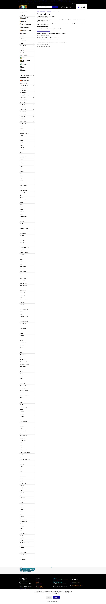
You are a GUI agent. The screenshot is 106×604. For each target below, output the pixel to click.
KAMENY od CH (23, 111)
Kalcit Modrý (22, 302)
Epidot (21, 195)
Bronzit (21, 166)
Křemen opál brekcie (24, 321)
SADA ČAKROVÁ (23, 83)
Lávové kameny (23, 342)
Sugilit (21, 502)
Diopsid (21, 188)
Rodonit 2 (22, 445)
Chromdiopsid (23, 245)
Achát (21, 126)
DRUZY (23, 67)
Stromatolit (22, 497)
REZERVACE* (22, 15)
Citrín (21, 176)
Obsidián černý (23, 383)
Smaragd (22, 485)
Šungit (21, 504)
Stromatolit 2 (23, 499)
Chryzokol (22, 249)
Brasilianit (22, 164)
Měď (21, 357)
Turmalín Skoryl (23, 519)
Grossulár (22, 219)
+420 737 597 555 (67, 7)
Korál (21, 314)
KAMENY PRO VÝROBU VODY (26, 75)
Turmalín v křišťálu (23, 521)
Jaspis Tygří (22, 292)
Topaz (21, 514)
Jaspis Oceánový (23, 285)
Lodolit (21, 347)
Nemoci (53, 3)
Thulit (21, 511)
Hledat (55, 6)
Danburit (22, 180)
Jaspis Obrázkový (23, 283)
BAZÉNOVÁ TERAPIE (24, 55)
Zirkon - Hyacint (23, 552)
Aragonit (22, 145)
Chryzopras (22, 254)
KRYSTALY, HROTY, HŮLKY (26, 61)
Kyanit (21, 333)
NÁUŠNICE (22, 52)
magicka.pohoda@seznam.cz (77, 585)
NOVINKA (22, 36)
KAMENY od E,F (23, 104)
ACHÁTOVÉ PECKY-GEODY (25, 95)
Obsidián (22, 380)
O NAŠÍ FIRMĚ (33, 3)
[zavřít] (105, 1)
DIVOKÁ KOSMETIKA (26, 24)
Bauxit (21, 159)
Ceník (45, 3)
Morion (21, 371)
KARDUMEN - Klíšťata (26, 30)
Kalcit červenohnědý (24, 299)
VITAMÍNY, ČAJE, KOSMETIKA (25, 18)
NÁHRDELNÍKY (23, 45)
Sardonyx (22, 461)
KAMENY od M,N (23, 121)
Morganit (22, 369)
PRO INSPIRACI (23, 559)
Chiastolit (22, 242)
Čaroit (21, 178)
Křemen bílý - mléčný (24, 316)
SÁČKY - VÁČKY (23, 90)
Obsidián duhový (23, 385)
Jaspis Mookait (23, 280)
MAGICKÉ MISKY (25, 27)
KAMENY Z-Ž (49, 11)
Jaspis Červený (23, 271)
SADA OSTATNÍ (23, 88)
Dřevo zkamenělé (23, 190)
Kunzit (21, 330)
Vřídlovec (22, 547)
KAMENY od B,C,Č (23, 99)
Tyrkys (21, 528)
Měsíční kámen (23, 359)
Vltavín (21, 545)
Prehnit (21, 428)
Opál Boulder (22, 404)
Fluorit (21, 202)
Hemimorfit (22, 226)
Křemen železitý (23, 323)
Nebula (21, 376)
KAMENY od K (23, 116)
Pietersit (22, 423)
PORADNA (22, 38)
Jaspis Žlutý (22, 295)
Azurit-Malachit (23, 157)
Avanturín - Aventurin (24, 149)
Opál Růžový (22, 409)
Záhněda (21, 550)
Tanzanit (22, 507)
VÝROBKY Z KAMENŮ (24, 77)
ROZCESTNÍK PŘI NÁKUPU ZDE (43, 31)
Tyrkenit (21, 530)
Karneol (21, 311)
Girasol (21, 209)
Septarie (21, 469)
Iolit (21, 257)
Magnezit (22, 349)
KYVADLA (24, 70)
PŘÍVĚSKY (22, 43)
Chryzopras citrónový (24, 252)
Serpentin (22, 473)
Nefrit (21, 378)
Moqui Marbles (23, 366)
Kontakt (37, 581)
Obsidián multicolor (24, 390)
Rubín (21, 447)
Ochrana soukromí (39, 587)
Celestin (21, 173)
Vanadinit (22, 538)
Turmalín (22, 516)
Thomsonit (22, 509)
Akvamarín (22, 128)
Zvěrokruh (49, 3)
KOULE (23, 57)
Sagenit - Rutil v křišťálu (25, 459)
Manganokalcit (23, 354)
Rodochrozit (22, 438)
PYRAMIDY (24, 64)
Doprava (37, 582)
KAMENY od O (23, 123)
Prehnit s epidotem (24, 430)
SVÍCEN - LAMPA (25, 80)
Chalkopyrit (22, 240)
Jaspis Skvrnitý (23, 290)
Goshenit (22, 211)
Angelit (21, 140)
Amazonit (22, 130)
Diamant (21, 183)
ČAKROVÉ (24, 33)
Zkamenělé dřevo (23, 554)
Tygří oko (22, 526)
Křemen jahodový (23, 319)
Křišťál (21, 326)
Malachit (21, 352)
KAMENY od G (23, 107)
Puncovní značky (39, 589)
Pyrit (21, 433)
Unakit (21, 535)
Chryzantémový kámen (24, 247)
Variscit (21, 540)
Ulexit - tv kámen (23, 533)
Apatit (21, 142)
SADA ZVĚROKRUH (24, 85)
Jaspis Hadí (22, 276)
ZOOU (43, 3)
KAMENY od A (23, 97)
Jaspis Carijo (22, 269)
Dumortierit (22, 192)
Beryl (21, 161)
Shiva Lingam (22, 476)
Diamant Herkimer (23, 185)
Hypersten (22, 235)
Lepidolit (22, 345)
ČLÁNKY (20, 3)
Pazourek (22, 416)
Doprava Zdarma (39, 583)
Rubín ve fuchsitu (23, 449)
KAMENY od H (23, 109)
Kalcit (21, 297)
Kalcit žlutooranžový (24, 309)
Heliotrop (22, 221)
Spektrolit (22, 492)
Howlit (21, 230)
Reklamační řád (39, 586)
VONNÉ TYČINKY (23, 92)
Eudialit (21, 197)
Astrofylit (22, 147)
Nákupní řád (38, 585)
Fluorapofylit (22, 199)
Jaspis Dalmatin (23, 273)
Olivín (21, 397)
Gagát (21, 207)
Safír (21, 457)
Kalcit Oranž (22, 304)
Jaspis (21, 264)
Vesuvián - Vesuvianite (24, 542)
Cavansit (22, 171)
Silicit (21, 478)
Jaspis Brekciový (23, 266)
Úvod (38, 11)
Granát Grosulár (23, 216)
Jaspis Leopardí (23, 278)
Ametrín (21, 135)
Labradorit (22, 335)
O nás (37, 579)
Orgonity (22, 414)
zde (57, 601)
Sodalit (21, 488)
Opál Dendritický (23, 407)
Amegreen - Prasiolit (24, 133)
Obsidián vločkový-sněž (24, 395)
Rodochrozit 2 (23, 440)
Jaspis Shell (22, 288)
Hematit (21, 223)
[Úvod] (27, 7)
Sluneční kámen (23, 483)
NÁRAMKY (22, 48)
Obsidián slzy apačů (24, 392)
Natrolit (21, 373)
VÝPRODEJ (24, 21)
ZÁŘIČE (21, 73)
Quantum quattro (23, 435)
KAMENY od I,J (23, 114)
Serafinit (21, 471)
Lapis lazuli (22, 338)
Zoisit (21, 557)
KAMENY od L (22, 119)
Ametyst (22, 138)
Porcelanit (22, 426)
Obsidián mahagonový (24, 388)
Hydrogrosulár (23, 233)
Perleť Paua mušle (23, 421)
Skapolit (21, 480)
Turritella (22, 523)
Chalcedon (22, 238)
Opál (21, 402)
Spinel (21, 495)
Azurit (21, 154)
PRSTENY (22, 50)
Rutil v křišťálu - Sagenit (25, 452)
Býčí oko (21, 169)
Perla (21, 419)
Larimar (21, 340)
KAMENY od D (23, 102)
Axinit (21, 152)
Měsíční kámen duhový (24, 361)
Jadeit (21, 259)
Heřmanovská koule (24, 228)
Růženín (21, 454)
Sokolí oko (22, 490)
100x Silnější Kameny (24, 40)
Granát (21, 214)
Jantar (21, 261)
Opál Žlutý (22, 411)
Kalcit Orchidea (23, 307)
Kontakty (39, 3)
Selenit (21, 466)
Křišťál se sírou (23, 328)
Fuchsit (21, 204)
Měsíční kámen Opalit (24, 364)
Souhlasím (56, 597)
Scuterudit (22, 464)
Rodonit (21, 442)
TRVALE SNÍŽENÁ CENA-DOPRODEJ (25, 12)
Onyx (21, 399)
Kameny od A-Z (26, 3)
